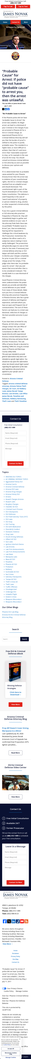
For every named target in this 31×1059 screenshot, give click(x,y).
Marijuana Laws (11, 557)
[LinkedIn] (13, 921)
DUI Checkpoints (12, 512)
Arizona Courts (11, 484)
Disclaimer (15, 953)
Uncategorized (11, 589)
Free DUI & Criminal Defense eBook (15, 652)
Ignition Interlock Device (15, 544)
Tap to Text (23, 6)
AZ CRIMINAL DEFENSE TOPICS (17, 479)
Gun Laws (9, 542)
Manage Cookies (22, 991)
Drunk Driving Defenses (14, 537)
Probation (9, 567)
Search (24, 639)
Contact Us (15, 22)
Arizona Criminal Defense (15, 487)
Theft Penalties (21, 401)
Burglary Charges (12, 504)
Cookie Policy (9, 991)
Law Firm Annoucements (15, 549)
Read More (15, 753)
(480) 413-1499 (14, 911)
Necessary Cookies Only (11, 1053)
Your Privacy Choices (14, 988)
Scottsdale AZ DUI (12, 572)
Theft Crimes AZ (12, 582)
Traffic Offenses (11, 587)
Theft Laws (6, 401)
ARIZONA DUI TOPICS (13, 477)
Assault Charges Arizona (15, 499)
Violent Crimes (11, 597)
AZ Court (12, 389)
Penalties (9, 562)
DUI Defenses (11, 514)
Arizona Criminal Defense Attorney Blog (15, 717)
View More (15, 704)
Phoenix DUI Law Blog (10, 612)
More (26, 22)
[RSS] (26, 921)
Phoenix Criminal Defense (18, 996)
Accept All (11, 1048)
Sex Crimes (10, 574)
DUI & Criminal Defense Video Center (15, 766)
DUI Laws (9, 519)
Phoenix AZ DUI (11, 564)
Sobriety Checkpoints (14, 577)
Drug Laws (9, 534)
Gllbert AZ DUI (11, 539)
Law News (9, 554)
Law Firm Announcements (15, 552)
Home (5, 22)
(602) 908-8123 (13, 913)
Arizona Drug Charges (14, 492)
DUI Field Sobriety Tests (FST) (17, 517)
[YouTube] (22, 921)
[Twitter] (9, 921)
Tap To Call (8, 6)
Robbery (9, 569)
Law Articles (13, 394)
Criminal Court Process (14, 509)
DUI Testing (10, 524)
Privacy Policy (15, 956)
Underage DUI (11, 592)
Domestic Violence (12, 532)
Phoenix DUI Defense (17, 1001)
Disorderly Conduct (13, 529)
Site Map (15, 959)
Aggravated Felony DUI (14, 482)
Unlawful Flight (11, 594)
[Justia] (18, 921)
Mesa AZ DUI (10, 559)
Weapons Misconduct (14, 599)
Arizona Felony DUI (13, 494)
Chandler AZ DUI (12, 507)
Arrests (8, 497)
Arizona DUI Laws (12, 489)
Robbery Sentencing (18, 399)
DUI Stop (9, 522)
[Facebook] (5, 921)
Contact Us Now (15, 463)
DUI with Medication (13, 527)
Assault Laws (10, 502)
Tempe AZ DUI (11, 579)
